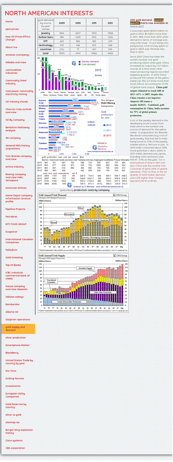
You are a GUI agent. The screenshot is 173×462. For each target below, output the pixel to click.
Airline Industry (15, 166)
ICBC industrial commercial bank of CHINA (18, 275)
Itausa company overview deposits (16, 288)
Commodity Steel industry (16, 82)
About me (11, 47)
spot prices (12, 29)
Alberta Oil (12, 311)
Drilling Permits (15, 378)
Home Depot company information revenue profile (19, 198)
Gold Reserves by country (16, 406)
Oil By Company (15, 119)
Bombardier (13, 304)
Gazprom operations (18, 319)
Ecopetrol (11, 231)
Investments (13, 386)
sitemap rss (12, 422)
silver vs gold (13, 414)
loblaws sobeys (15, 296)
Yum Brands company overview (19, 158)
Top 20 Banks (13, 265)
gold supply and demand (15, 329)
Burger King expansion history (19, 431)
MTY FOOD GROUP (16, 224)
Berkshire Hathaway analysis (18, 129)
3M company (13, 137)
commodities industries (13, 71)
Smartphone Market (17, 345)
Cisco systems (14, 440)
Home (9, 21)
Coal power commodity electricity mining (19, 93)
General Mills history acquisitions (18, 147)
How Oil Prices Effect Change (18, 38)
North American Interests (49, 13)
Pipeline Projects (15, 209)
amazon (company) (17, 54)
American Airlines (16, 187)
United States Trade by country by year (19, 362)
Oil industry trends (17, 101)
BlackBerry (12, 352)
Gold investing (14, 257)
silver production (16, 337)
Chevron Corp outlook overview (18, 111)
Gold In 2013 (137, 26)
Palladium (11, 249)
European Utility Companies (15, 395)
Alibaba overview (16, 62)
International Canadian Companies (19, 241)
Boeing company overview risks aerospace (16, 177)
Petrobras (11, 216)
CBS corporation (15, 448)
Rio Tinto (11, 370)
